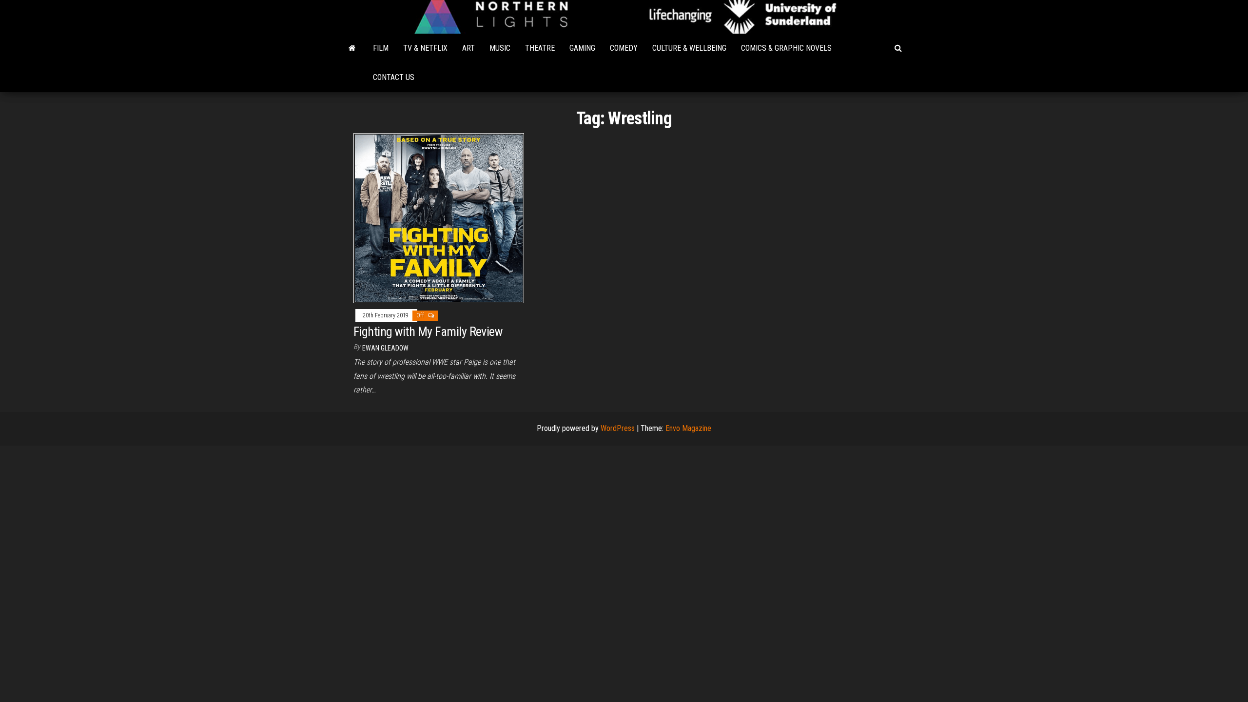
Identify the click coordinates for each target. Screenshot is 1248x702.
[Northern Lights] (352, 48)
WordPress (618, 428)
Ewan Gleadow (385, 348)
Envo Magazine (688, 428)
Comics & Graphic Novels (786, 48)
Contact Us (393, 77)
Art (468, 48)
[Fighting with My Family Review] (438, 217)
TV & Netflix (425, 48)
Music (499, 48)
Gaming (582, 48)
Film (381, 48)
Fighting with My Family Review (427, 331)
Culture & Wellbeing (689, 48)
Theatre (540, 48)
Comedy (624, 48)
